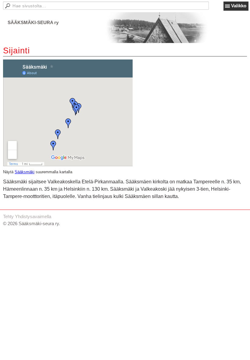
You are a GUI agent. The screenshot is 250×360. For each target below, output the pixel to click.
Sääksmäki (24, 172)
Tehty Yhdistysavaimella (27, 216)
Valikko (238, 5)
